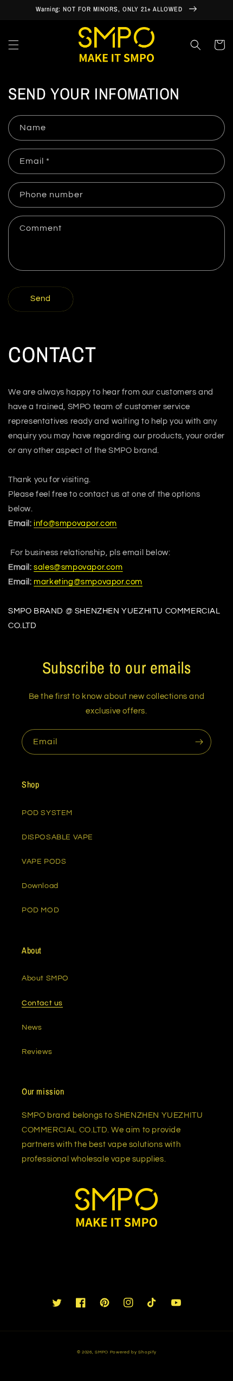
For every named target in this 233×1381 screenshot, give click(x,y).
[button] (13, 45)
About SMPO (45, 978)
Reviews (37, 1052)
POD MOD (40, 910)
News (32, 1027)
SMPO (101, 1352)
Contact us (42, 1003)
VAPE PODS (44, 861)
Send (40, 299)
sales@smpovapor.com (78, 567)
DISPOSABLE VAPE (57, 837)
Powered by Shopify (133, 1352)
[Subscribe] (199, 742)
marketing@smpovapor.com (88, 582)
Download (40, 886)
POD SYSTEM (47, 813)
